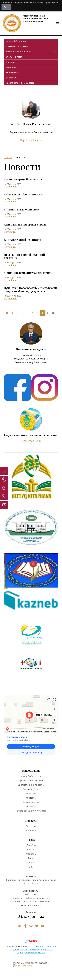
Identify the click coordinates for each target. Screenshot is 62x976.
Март (31, 858)
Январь (31, 849)
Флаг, (31, 441)
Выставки (11, 77)
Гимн (38, 441)
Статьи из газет (14, 56)
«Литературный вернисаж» (23, 239)
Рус (5, 7)
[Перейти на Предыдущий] (12, 313)
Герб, (24, 441)
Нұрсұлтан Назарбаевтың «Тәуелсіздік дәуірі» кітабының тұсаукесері (30, 289)
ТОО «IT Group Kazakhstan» (41, 946)
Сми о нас (31, 826)
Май (31, 866)
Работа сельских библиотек (20, 82)
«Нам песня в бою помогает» (23, 194)
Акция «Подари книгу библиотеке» (28, 273)
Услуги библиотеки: (16, 41)
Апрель (31, 862)
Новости (10, 62)
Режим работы (13, 72)
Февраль (31, 853)
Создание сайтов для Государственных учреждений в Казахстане (31, 951)
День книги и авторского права (25, 224)
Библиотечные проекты (18, 51)
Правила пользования (17, 46)
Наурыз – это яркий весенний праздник (24, 256)
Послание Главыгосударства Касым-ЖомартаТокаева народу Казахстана (31, 358)
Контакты (11, 67)
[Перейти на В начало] (7, 313)
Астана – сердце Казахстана (23, 179)
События (31, 830)
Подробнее (10, 186)
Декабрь (31, 845)
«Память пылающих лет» (22, 209)
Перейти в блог (29, 140)
